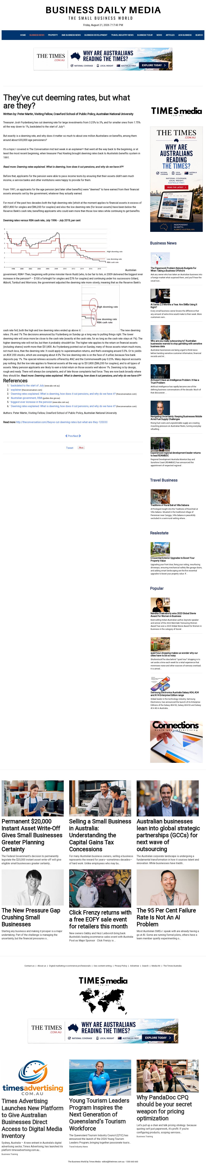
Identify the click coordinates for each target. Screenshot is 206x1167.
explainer (77, 149)
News (159, 35)
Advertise (134, 966)
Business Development (95, 35)
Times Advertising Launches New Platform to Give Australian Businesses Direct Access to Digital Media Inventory (32, 1118)
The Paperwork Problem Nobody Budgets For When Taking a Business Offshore (173, 269)
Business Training (10, 1154)
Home (23, 35)
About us (41, 966)
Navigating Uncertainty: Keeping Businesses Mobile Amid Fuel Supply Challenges (176, 417)
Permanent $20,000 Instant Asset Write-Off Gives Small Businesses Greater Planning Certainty (32, 835)
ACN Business (185, 35)
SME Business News (71, 35)
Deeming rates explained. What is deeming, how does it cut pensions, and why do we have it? (69, 166)
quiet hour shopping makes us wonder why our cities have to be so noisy (174, 654)
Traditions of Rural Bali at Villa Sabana (170, 505)
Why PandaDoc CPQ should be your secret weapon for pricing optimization (164, 1108)
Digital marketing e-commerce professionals (70, 966)
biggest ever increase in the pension (31, 402)
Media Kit (156, 966)
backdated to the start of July (46, 126)
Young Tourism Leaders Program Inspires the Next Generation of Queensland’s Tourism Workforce (99, 1114)
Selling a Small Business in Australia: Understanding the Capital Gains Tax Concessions (100, 835)
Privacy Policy (121, 966)
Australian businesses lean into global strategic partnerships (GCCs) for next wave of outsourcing (168, 835)
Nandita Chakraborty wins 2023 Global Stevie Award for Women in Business (173, 614)
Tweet (69, 447)
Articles (170, 35)
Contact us (29, 966)
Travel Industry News (122, 35)
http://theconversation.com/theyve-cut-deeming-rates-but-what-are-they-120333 (62, 422)
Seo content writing (103, 966)
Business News (37, 35)
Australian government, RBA (26, 398)
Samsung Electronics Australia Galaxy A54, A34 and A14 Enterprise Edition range (175, 693)
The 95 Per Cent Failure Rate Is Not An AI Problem (166, 917)
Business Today (145, 35)
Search (199, 35)
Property (53, 35)
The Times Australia (172, 966)
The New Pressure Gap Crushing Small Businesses (31, 917)
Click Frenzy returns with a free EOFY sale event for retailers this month (100, 919)
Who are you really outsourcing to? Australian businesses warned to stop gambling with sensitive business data (176, 344)
